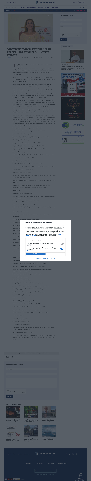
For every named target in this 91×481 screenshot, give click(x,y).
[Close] (68, 222)
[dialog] (45, 240)
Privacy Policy (53, 258)
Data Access (45, 258)
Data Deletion (38, 258)
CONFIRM (35, 253)
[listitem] (45, 240)
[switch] (62, 244)
